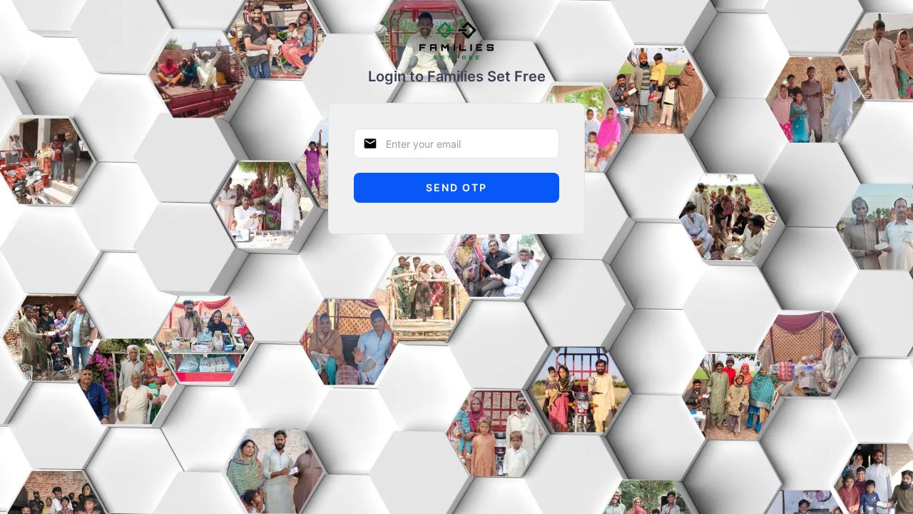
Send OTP (456, 187)
